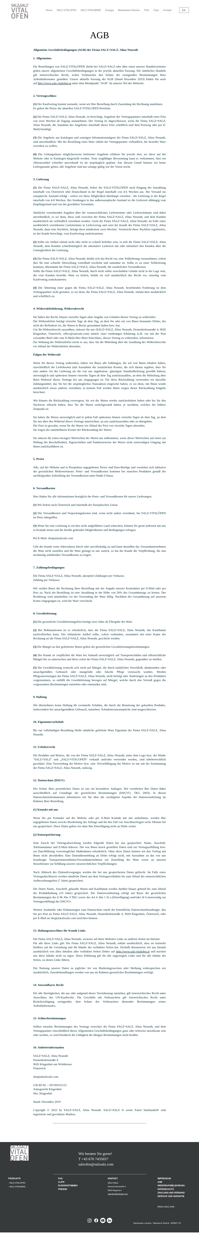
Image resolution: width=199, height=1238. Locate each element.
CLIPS (61, 1182)
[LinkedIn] (109, 1220)
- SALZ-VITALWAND (16, 1187)
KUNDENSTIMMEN (68, 1185)
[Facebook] (96, 1220)
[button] (109, 10)
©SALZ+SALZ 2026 (166, 1207)
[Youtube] (102, 1220)
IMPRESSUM (164, 1178)
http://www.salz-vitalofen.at (54, 83)
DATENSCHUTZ (166, 1189)
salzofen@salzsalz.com (118, 1194)
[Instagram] (89, 1220)
